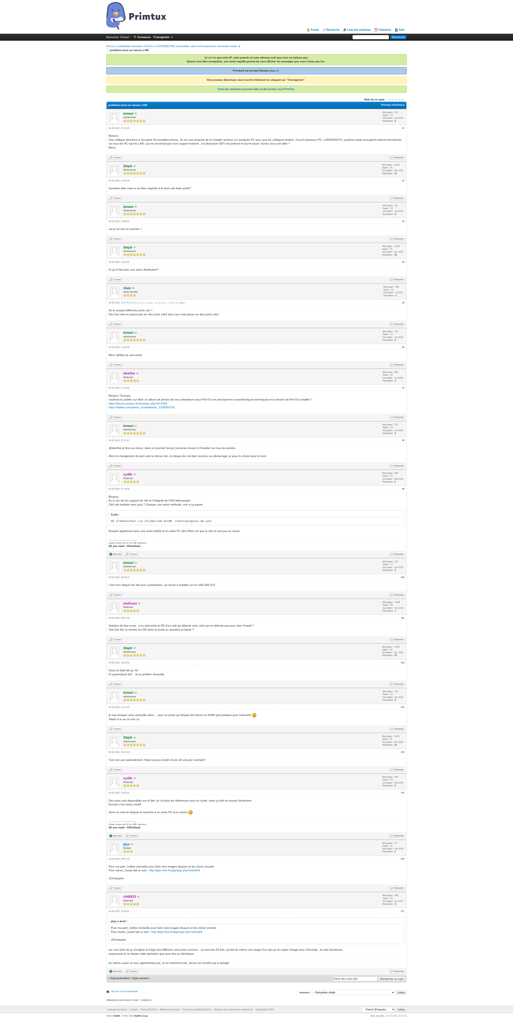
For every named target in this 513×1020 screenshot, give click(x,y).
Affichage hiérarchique (393, 105)
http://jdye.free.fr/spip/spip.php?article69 (174, 870)
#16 (402, 859)
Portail (315, 29)
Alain (127, 288)
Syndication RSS (264, 1009)
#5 (403, 302)
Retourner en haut (170, 1009)
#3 (403, 221)
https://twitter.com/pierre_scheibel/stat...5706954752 (142, 407)
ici (277, 70)
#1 (403, 128)
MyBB (117, 1016)
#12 (402, 662)
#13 (402, 707)
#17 (402, 911)
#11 (402, 618)
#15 (402, 793)
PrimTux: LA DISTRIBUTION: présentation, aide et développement (180, 46)
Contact (133, 1009)
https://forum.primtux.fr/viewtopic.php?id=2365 (138, 403)
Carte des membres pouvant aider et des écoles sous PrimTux (255, 89)
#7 (403, 388)
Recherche (332, 29)
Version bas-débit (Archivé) (197, 1009)
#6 (403, 347)
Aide (401, 29)
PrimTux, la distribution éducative (124, 46)
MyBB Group (141, 1016)
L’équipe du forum (117, 1009)
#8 (403, 440)
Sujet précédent (119, 978)
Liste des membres (359, 29)
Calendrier (384, 29)
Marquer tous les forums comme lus (233, 1009)
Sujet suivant (140, 978)
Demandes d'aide (227, 46)
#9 (403, 489)
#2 (403, 180)
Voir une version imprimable (124, 991)
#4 (403, 262)
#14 (402, 752)
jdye (126, 844)
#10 (402, 577)
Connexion (144, 37)
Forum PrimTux (148, 1009)
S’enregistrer (161, 37)
